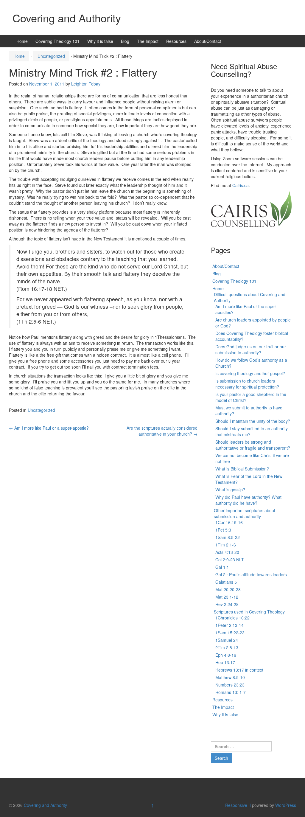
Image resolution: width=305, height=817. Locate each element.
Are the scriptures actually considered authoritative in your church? (162, 431)
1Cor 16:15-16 (229, 522)
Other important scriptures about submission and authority (244, 513)
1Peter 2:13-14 (229, 625)
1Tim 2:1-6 (225, 545)
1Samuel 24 (226, 640)
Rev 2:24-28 (227, 604)
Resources (176, 41)
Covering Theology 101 (57, 41)
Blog (125, 41)
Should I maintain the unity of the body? (252, 421)
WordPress (285, 805)
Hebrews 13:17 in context (239, 670)
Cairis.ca (240, 185)
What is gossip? (230, 490)
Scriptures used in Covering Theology (249, 612)
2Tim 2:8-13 (226, 647)
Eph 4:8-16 (225, 655)
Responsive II (238, 805)
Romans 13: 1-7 (230, 692)
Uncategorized (51, 56)
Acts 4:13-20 (227, 552)
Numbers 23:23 (230, 685)
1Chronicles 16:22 (232, 618)
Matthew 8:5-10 (230, 677)
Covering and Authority (67, 17)
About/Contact (207, 41)
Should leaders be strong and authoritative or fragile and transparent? (252, 445)
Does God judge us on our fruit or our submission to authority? (250, 349)
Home (22, 41)
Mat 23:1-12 (226, 597)
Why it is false (100, 41)
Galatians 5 (226, 582)
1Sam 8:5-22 (227, 537)
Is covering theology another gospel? (250, 373)
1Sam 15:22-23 (230, 633)
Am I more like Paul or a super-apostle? (49, 428)
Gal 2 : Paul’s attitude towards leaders (251, 574)
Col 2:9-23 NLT (229, 560)
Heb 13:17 (225, 662)
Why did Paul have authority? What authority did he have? (248, 500)
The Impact (147, 41)
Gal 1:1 (222, 567)
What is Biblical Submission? (242, 469)
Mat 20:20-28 (228, 589)
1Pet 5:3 (223, 530)
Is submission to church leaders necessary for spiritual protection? (247, 384)
